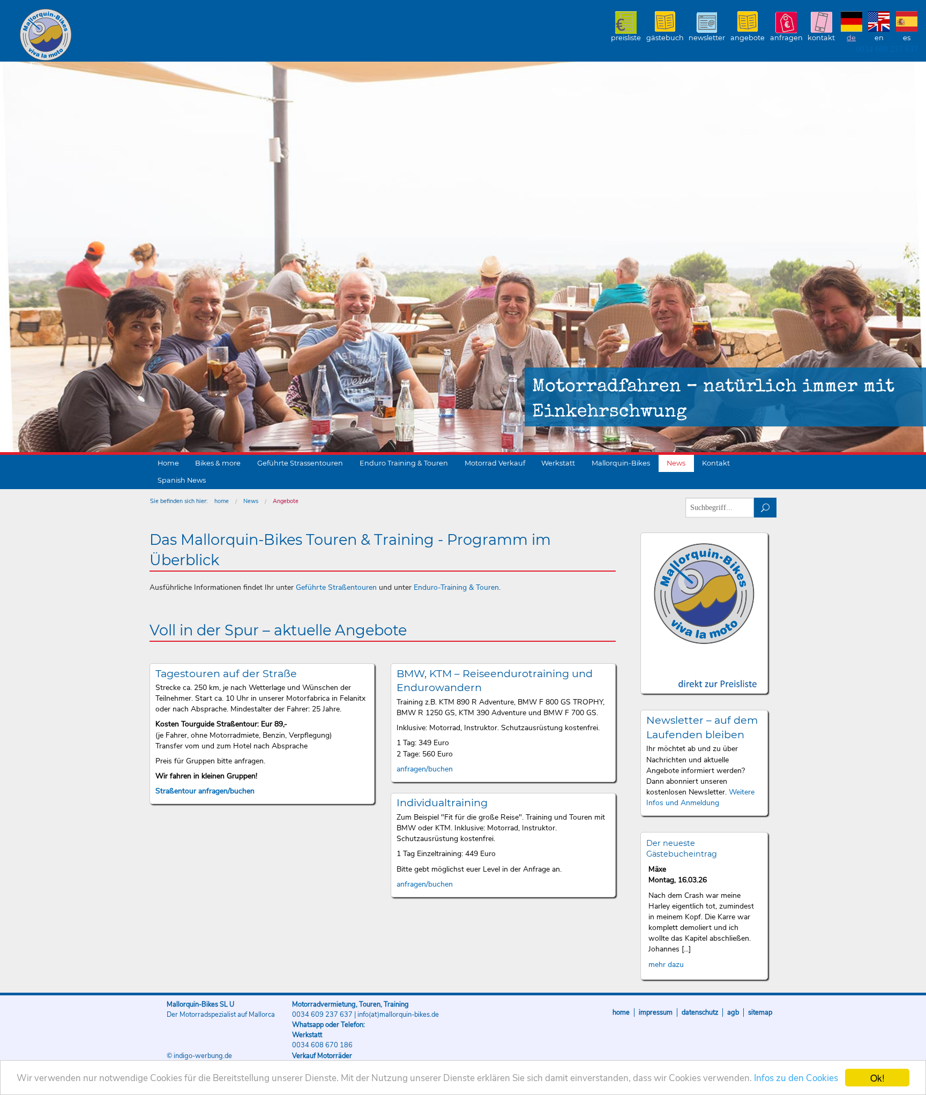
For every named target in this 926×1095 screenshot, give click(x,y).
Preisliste (626, 38)
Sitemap (760, 1012)
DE (851, 38)
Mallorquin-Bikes (108, 35)
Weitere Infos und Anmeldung (700, 797)
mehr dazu (666, 964)
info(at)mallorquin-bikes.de (398, 1014)
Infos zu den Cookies (796, 1078)
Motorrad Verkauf (495, 463)
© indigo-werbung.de (199, 1056)
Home (168, 463)
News (676, 463)
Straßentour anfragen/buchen (205, 791)
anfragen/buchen (425, 769)
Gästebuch (665, 38)
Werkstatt (558, 463)
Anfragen (786, 38)
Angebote (747, 38)
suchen (765, 508)
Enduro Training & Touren (404, 463)
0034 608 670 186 (322, 1045)
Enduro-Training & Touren (456, 587)
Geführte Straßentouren (336, 587)
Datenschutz (700, 1012)
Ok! (877, 1077)
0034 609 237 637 (887, 49)
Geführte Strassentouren (300, 463)
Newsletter (707, 38)
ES (906, 38)
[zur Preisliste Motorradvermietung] (704, 674)
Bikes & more (218, 463)
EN (879, 38)
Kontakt (821, 38)
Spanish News (182, 480)
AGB (733, 1012)
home (221, 501)
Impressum (656, 1012)
